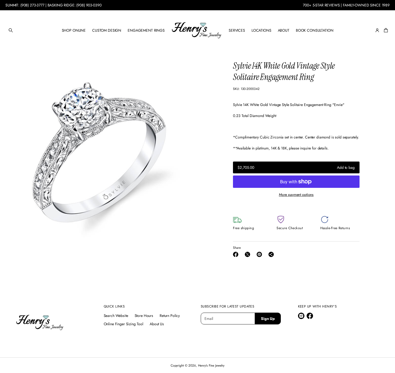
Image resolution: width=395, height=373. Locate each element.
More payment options (296, 194)
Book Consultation (314, 30)
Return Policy (170, 315)
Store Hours (144, 315)
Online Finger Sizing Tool (123, 324)
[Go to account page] (377, 30)
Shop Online (74, 30)
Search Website (116, 315)
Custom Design (106, 30)
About (283, 30)
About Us (157, 324)
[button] (10, 30)
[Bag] (385, 30)
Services (237, 30)
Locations (261, 30)
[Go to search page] (10, 30)
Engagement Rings (146, 30)
